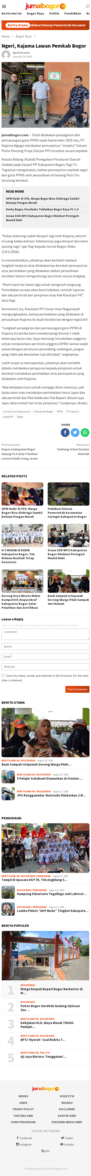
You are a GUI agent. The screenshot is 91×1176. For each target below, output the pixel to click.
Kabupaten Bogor (43, 411)
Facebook (26, 1138)
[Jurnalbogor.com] (45, 6)
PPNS (60, 411)
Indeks (23, 1096)
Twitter (69, 1138)
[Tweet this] (75, 432)
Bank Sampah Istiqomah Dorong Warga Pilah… (36, 764)
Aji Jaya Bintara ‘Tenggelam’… (43, 1057)
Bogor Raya (28, 760)
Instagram (26, 1144)
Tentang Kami (23, 1116)
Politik (45, 1052)
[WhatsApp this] (85, 432)
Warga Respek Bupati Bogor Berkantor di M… (52, 991)
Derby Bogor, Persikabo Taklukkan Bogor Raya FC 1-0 (42, 209)
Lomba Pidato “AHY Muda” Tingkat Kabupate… (53, 911)
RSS (47, 1151)
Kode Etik (67, 1096)
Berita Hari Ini (11, 760)
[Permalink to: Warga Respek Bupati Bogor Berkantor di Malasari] (45, 956)
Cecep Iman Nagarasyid (16, 411)
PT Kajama (72, 411)
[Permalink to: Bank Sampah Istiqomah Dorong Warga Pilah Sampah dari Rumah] (45, 732)
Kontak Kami (67, 1116)
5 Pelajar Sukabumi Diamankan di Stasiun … (50, 778)
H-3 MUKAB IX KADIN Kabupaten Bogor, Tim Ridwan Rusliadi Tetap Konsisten (18, 556)
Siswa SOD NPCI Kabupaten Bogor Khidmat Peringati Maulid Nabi (67, 554)
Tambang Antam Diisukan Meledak (73, 449)
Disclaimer (67, 1109)
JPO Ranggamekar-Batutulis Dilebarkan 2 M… (51, 795)
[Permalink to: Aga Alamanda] (6, 54)
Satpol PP (8, 416)
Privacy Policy (23, 1109)
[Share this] (65, 432)
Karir (23, 1103)
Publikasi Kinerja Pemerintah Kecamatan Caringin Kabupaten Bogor (67, 513)
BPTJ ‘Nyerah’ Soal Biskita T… (43, 1040)
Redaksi (67, 1103)
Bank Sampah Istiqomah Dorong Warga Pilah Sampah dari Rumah (68, 600)
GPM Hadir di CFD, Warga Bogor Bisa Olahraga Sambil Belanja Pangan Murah (22, 513)
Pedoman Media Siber (67, 1122)
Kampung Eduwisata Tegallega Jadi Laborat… (52, 894)
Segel (20, 416)
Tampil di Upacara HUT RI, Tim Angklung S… (35, 880)
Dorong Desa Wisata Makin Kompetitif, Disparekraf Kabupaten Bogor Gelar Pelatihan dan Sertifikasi (21, 602)
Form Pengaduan (23, 1122)
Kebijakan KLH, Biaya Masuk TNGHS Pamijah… (47, 1025)
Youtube (69, 1144)
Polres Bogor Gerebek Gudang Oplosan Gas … (50, 1008)
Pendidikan (43, 876)
